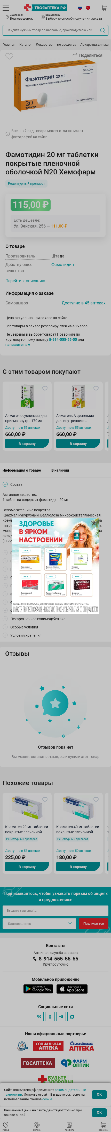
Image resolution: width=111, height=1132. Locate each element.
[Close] (93, 523)
